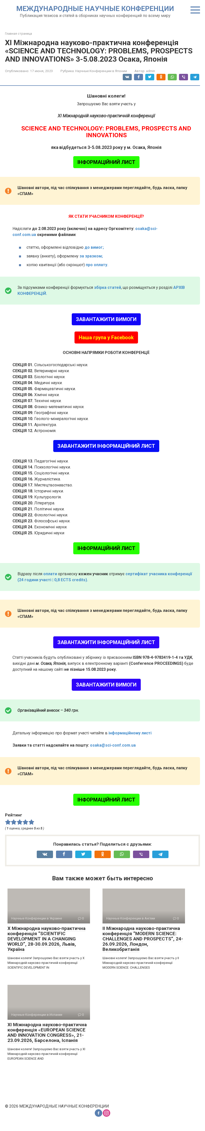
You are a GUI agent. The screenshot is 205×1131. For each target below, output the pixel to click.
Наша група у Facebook (106, 337)
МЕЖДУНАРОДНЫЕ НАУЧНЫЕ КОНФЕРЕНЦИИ (95, 8)
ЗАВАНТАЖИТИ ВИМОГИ (106, 319)
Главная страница (18, 33)
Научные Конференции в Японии (101, 71)
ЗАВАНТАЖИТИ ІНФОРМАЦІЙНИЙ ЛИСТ (106, 446)
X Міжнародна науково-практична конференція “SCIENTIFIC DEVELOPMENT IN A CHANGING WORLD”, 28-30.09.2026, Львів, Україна (47, 938)
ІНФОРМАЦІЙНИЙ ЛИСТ (106, 162)
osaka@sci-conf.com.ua (113, 745)
